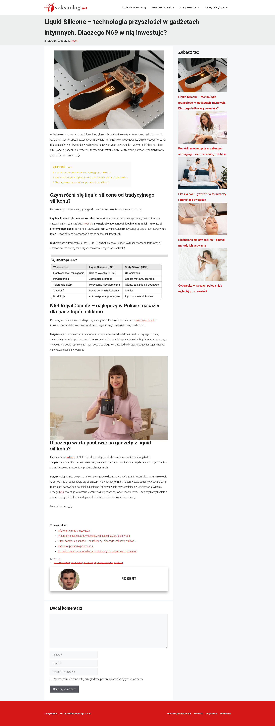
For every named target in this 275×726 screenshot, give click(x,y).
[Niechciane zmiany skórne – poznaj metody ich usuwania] (202, 220)
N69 (61, 491)
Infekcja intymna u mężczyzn (74, 530)
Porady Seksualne (187, 7)
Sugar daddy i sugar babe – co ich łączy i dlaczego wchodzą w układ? (96, 540)
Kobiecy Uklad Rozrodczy (134, 7)
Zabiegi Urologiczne (215, 7)
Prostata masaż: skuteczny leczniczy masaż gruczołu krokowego (94, 535)
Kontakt (198, 713)
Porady (57, 559)
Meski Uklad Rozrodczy (163, 7)
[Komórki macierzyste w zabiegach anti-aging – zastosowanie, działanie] (202, 128)
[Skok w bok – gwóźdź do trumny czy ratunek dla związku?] (202, 174)
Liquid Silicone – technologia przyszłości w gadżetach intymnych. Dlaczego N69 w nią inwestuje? (202, 102)
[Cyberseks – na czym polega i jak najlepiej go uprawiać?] (202, 265)
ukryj (70, 167)
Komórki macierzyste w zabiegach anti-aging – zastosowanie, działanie (97, 551)
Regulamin (211, 713)
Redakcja (225, 713)
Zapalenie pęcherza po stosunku (76, 546)
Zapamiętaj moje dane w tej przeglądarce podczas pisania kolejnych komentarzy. (98, 679)
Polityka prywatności (179, 713)
